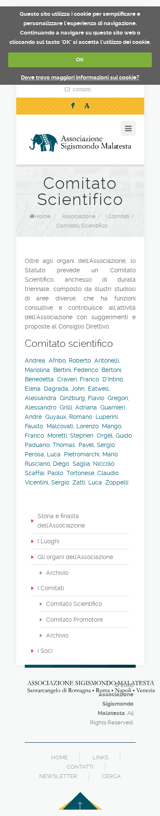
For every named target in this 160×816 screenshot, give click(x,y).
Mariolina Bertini (48, 369)
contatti (82, 89)
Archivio (57, 572)
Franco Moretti (46, 435)
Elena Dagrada (46, 388)
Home (43, 216)
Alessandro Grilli (48, 407)
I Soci (45, 650)
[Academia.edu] (87, 106)
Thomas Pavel (73, 444)
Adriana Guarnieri (100, 407)
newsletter (58, 776)
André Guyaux (45, 416)
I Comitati (51, 588)
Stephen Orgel (91, 435)
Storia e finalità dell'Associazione (61, 521)
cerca (111, 776)
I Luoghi (48, 541)
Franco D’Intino (101, 379)
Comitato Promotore (74, 619)
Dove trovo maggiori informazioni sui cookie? (80, 77)
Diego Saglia (71, 463)
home (59, 757)
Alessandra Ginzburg (55, 398)
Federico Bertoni (97, 369)
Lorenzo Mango (98, 426)
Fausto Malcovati (49, 426)
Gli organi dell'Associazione (75, 557)
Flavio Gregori (108, 398)
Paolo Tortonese (70, 473)
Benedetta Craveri (51, 379)
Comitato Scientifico (74, 603)
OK (80, 59)
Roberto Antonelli (94, 360)
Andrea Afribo (45, 360)
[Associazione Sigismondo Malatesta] (80, 142)
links (100, 757)
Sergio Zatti (68, 482)
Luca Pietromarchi (73, 454)
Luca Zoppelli (108, 482)
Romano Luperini (93, 416)
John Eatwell (90, 388)
